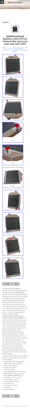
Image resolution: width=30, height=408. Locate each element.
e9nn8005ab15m (19, 48)
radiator (14, 52)
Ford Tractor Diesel (6, 406)
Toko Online (14, 406)
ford (21, 50)
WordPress (25, 406)
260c (7, 50)
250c (3, 50)
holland (25, 50)
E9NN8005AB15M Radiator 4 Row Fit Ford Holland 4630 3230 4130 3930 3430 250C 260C (15, 40)
